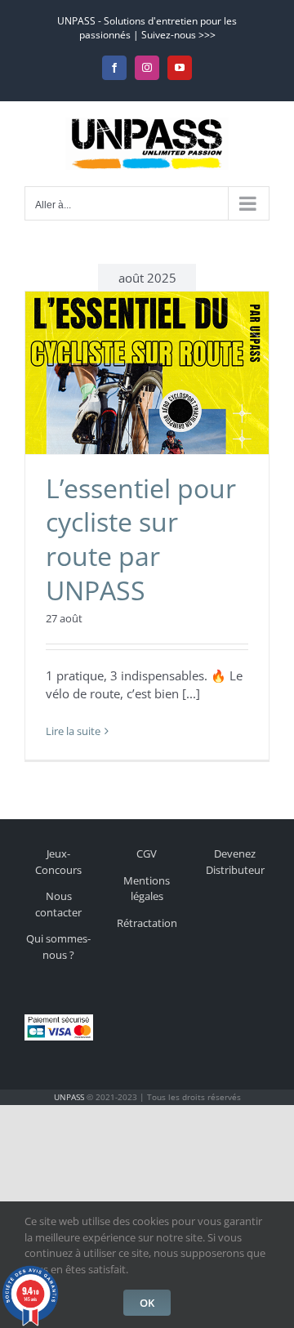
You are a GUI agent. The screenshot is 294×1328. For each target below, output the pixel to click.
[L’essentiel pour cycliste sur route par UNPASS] (147, 372)
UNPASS (69, 1097)
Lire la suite (73, 731)
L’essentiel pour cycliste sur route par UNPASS (141, 539)
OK (147, 1302)
